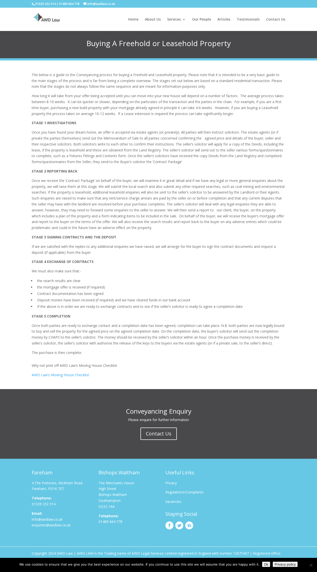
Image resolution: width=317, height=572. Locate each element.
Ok (266, 564)
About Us (153, 20)
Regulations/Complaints (184, 492)
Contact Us (275, 20)
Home (133, 20)
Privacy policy (285, 564)
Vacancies (173, 501)
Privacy (171, 483)
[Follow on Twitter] (179, 525)
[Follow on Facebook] (169, 525)
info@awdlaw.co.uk (47, 519)
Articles (223, 20)
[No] (310, 565)
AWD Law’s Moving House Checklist (60, 374)
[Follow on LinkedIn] (189, 525)
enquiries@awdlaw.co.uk (51, 525)
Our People (201, 20)
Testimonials (248, 20)
